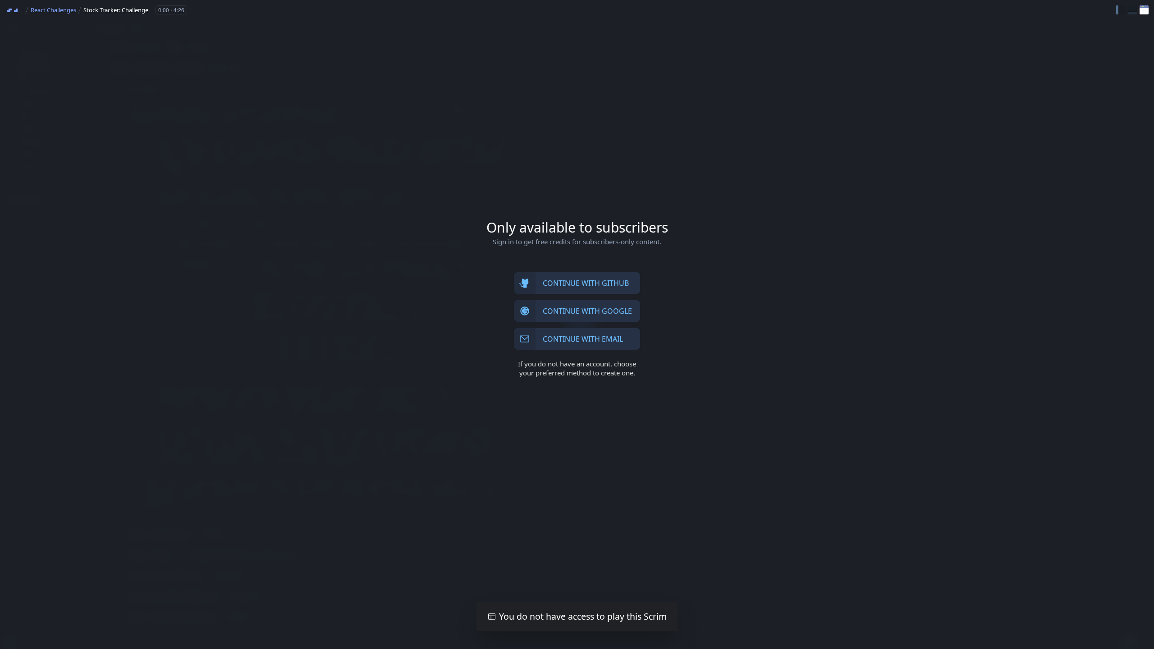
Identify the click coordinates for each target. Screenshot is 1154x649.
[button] (1120, 10)
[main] (577, 324)
